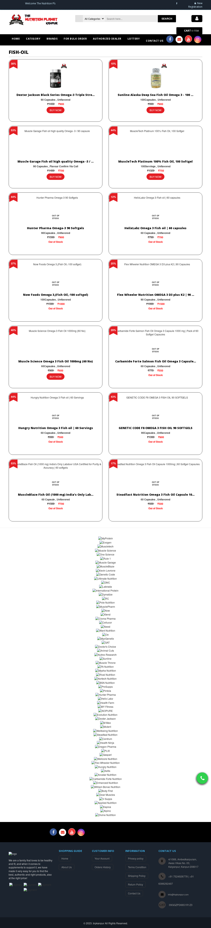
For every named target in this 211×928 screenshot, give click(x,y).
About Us (66, 867)
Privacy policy (135, 858)
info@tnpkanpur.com (178, 894)
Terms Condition (137, 867)
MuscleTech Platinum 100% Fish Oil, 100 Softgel (155, 161)
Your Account (102, 858)
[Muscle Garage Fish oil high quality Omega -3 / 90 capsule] (55, 144)
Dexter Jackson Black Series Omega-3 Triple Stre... (55, 95)
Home (64, 858)
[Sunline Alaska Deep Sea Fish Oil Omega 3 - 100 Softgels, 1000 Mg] (155, 77)
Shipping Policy (136, 875)
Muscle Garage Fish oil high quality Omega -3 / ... (56, 161)
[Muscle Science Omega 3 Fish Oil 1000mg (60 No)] (55, 344)
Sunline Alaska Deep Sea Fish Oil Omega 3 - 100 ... (155, 95)
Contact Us (134, 893)
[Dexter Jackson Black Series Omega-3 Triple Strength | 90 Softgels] (55, 77)
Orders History (103, 867)
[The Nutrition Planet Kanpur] (34, 19)
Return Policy (135, 884)
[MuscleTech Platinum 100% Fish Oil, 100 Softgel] (155, 144)
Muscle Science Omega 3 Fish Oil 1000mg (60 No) (55, 361)
